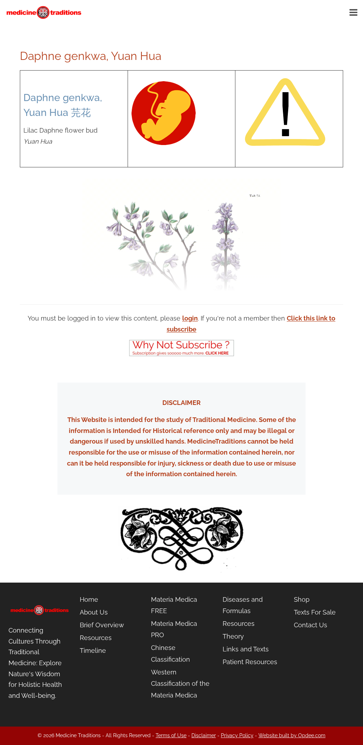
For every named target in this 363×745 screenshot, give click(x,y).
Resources (96, 637)
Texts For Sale (315, 612)
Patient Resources (250, 662)
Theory (233, 636)
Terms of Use (171, 735)
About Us (94, 612)
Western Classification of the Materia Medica (180, 683)
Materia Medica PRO (174, 629)
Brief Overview (102, 625)
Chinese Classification (170, 653)
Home (89, 599)
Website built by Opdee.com (291, 735)
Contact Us (310, 625)
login (190, 318)
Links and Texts (246, 649)
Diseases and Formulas (243, 605)
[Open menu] (354, 12)
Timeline (93, 650)
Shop (301, 599)
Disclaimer (203, 735)
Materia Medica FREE (174, 605)
